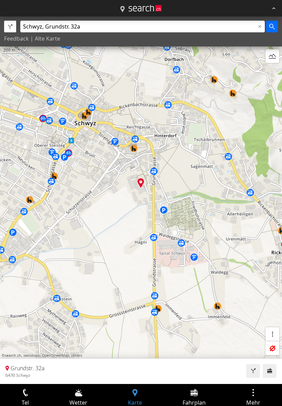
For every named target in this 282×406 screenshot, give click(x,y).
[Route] (253, 371)
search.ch (13, 355)
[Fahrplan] (269, 371)
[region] (141, 200)
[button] (141, 182)
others (76, 355)
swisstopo (31, 355)
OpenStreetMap (55, 355)
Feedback (16, 38)
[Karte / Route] (122, 9)
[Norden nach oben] (272, 72)
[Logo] (145, 8)
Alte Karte (47, 38)
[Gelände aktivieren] (272, 56)
